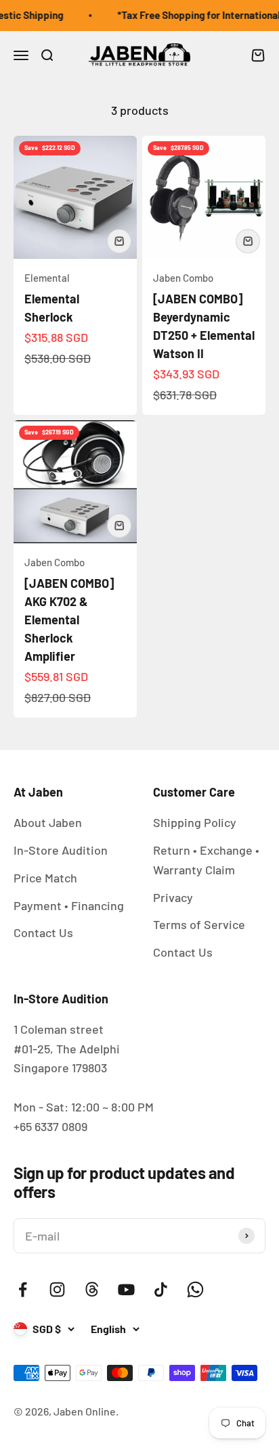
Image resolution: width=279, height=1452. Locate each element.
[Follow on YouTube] (126, 1289)
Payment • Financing (69, 905)
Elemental (47, 278)
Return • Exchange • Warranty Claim (206, 860)
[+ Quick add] (119, 241)
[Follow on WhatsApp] (195, 1289)
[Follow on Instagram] (57, 1289)
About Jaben (48, 822)
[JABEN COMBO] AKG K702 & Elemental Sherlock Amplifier (69, 620)
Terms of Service (199, 924)
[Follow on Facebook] (23, 1289)
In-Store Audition (61, 850)
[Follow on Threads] (92, 1289)
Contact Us (43, 932)
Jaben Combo (183, 278)
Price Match (45, 877)
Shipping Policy (194, 822)
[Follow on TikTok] (161, 1289)
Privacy (173, 897)
